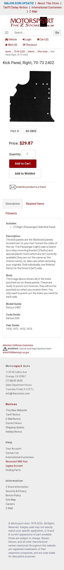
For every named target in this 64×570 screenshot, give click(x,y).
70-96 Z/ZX (19, 51)
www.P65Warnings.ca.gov (16, 352)
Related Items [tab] (35, 203)
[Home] (32, 21)
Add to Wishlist (25, 173)
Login (28, 39)
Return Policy (13, 495)
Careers (10, 504)
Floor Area (42, 51)
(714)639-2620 (14, 380)
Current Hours (14, 423)
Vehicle (13, 39)
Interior (31, 51)
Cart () (44, 39)
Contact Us (12, 453)
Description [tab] (13, 203)
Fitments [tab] (11, 213)
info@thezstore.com (18, 393)
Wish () (12, 44)
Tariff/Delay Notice (15, 7)
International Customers (46, 7)
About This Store (48, 3)
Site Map (11, 499)
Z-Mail (33, 11)
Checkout (31, 44)
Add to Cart (23, 163)
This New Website (16, 410)
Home (8, 51)
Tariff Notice (13, 414)
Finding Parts (13, 470)
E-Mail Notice (13, 418)
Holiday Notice (14, 431)
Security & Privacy (16, 491)
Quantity (15, 154)
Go (57, 32)
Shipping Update (15, 427)
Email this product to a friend (31, 187)
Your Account (13, 448)
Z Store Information (17, 486)
